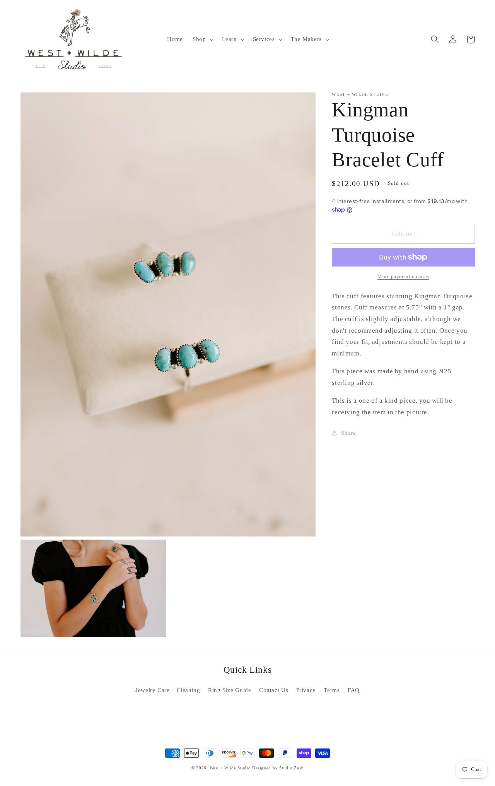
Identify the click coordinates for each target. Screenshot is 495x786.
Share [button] (348, 432)
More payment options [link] (403, 276)
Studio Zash (291, 768)
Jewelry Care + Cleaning (167, 690)
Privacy (306, 690)
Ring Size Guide (229, 690)
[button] (202, 39)
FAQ (354, 690)
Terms (332, 690)
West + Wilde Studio (230, 768)
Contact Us (273, 690)
